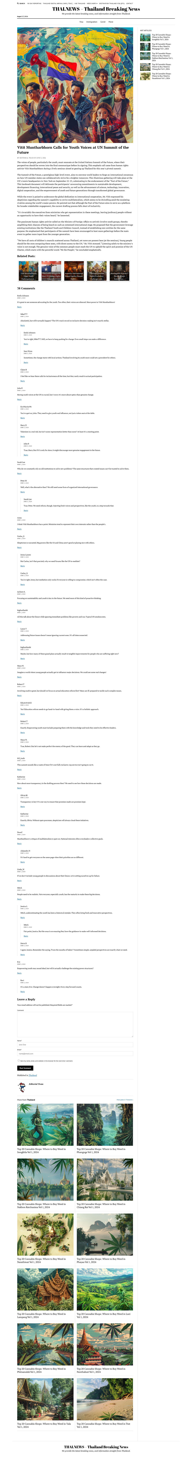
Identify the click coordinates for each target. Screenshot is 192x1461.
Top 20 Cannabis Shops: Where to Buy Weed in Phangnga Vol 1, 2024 (101, 1150)
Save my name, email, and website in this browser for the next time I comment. (46, 1061)
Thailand (33, 1075)
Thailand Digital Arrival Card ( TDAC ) (58, 3)
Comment (20, 1010)
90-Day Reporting (34, 3)
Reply (19, 307)
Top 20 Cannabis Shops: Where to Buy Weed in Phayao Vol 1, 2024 (101, 1260)
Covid (102, 21)
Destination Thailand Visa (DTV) (111, 3)
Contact (129, 3)
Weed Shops (91, 3)
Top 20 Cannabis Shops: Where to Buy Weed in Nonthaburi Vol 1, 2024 (101, 1370)
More (111, 21)
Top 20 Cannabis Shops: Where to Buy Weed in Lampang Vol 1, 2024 (41, 1315)
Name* (19, 1041)
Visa (81, 21)
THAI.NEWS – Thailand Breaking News (96, 8)
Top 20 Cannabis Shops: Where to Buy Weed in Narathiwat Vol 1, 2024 (41, 1260)
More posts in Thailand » (125, 1100)
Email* (19, 1050)
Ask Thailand (80, 3)
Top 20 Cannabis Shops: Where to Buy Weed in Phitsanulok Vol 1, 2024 (41, 1370)
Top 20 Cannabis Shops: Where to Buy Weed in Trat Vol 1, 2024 (103, 1425)
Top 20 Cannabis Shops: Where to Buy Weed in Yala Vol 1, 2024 (44, 1425)
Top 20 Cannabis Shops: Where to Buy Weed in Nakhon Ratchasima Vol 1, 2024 (41, 1205)
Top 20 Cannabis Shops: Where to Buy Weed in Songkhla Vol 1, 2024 (41, 1150)
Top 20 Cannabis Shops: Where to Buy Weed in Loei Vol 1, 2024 (103, 1315)
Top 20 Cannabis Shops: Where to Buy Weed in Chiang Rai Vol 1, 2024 (101, 1205)
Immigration (91, 21)
